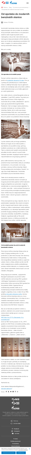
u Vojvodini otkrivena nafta (13, 294)
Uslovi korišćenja (15, 446)
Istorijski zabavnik (6, 388)
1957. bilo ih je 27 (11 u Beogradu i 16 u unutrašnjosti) (12, 318)
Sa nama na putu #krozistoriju (20, 7)
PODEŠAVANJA (21, 452)
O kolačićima (15, 443)
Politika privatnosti (15, 441)
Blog (10, 7)
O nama (15, 438)
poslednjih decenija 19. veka (15, 80)
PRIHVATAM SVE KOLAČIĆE (8, 452)
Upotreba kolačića (23, 449)
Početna (6, 7)
